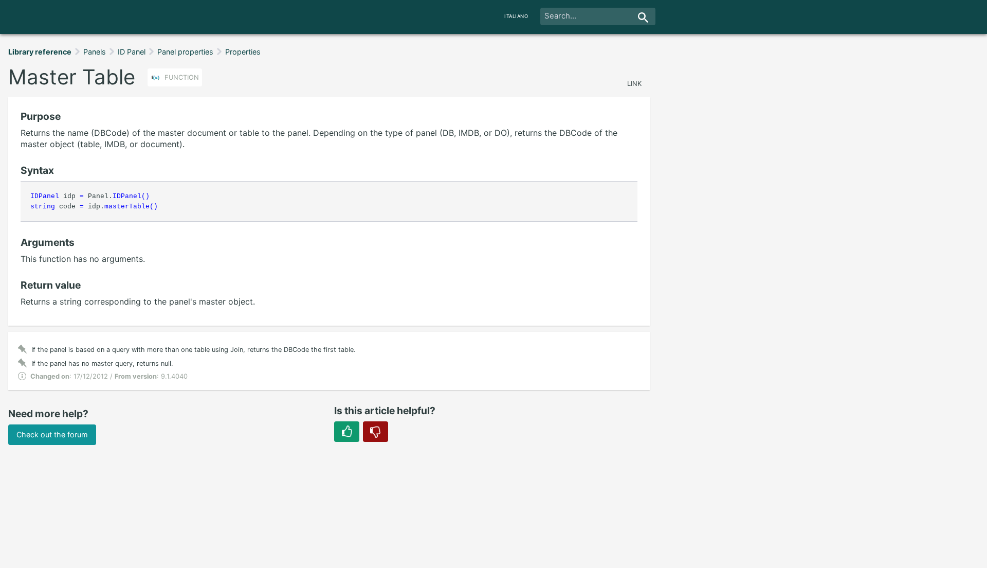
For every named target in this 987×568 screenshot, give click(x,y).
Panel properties (185, 51)
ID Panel (131, 51)
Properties (243, 51)
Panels (94, 51)
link (634, 83)
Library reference (39, 51)
